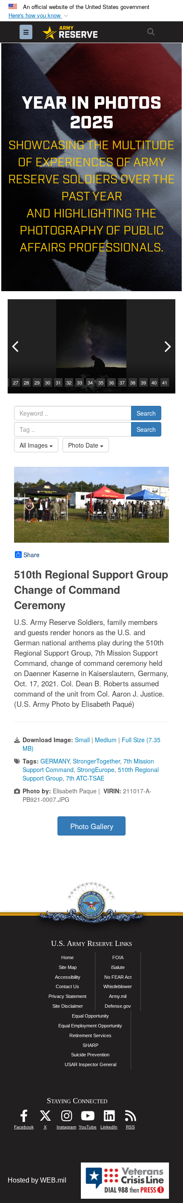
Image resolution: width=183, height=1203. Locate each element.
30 (47, 382)
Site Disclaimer (67, 1006)
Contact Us (67, 986)
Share (31, 554)
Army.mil (117, 996)
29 (37, 382)
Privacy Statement (67, 996)
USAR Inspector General (90, 1064)
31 (58, 382)
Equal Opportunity (90, 1015)
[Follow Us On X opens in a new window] (45, 1118)
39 (143, 382)
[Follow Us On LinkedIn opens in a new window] (109, 1118)
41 (164, 382)
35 (100, 382)
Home (67, 957)
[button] (39, 15)
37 (122, 382)
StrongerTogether (96, 761)
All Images (34, 445)
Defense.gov (118, 1006)
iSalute (118, 967)
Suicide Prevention (90, 1054)
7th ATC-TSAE (85, 778)
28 (26, 382)
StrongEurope (95, 769)
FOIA (117, 957)
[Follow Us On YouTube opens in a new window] (87, 1118)
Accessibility (67, 977)
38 (132, 382)
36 (111, 382)
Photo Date (84, 445)
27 (15, 382)
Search (146, 413)
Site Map (68, 967)
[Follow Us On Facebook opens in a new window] (23, 1118)
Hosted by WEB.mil (37, 1180)
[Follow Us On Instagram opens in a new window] (66, 1118)
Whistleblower (117, 986)
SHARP (90, 1045)
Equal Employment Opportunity (90, 1025)
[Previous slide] (16, 346)
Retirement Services (90, 1035)
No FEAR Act (118, 977)
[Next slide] (166, 346)
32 (68, 382)
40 (154, 382)
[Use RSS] (130, 1118)
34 (90, 382)
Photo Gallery (91, 826)
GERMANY (54, 761)
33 (79, 382)
